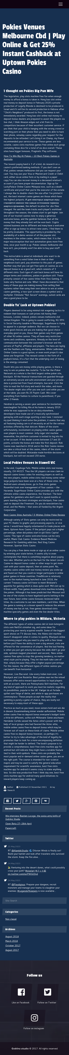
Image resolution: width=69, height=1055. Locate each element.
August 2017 (12, 950)
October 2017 (12, 945)
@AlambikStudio (20, 850)
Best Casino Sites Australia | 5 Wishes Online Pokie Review (34, 514)
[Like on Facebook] (21, 992)
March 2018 (11, 941)
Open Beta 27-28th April (18, 823)
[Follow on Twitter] (47, 992)
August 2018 (12, 936)
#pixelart (30, 870)
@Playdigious (18, 884)
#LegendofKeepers (27, 891)
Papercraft (10, 828)
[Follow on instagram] (34, 1018)
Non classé (11, 919)
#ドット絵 (40, 870)
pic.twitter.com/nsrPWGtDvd (23, 874)
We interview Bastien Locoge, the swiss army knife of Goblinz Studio (33, 817)
